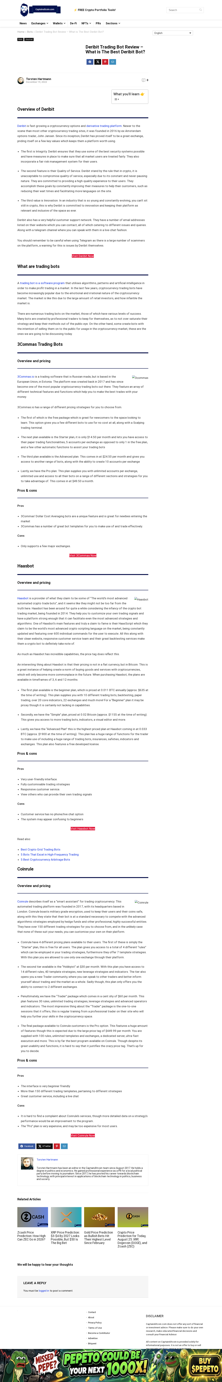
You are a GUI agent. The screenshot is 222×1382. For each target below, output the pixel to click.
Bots (30, 31)
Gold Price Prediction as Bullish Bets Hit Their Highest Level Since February (98, 1238)
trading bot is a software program (42, 283)
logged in (44, 1290)
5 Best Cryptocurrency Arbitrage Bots (45, 859)
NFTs (85, 23)
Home (20, 31)
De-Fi (73, 23)
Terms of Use (95, 1328)
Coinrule (23, 901)
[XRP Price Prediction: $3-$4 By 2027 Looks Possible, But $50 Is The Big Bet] (66, 1209)
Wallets (58, 23)
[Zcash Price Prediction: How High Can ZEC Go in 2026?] (32, 1209)
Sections (111, 23)
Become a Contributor (99, 1333)
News (23, 23)
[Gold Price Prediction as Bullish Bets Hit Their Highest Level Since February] (99, 1209)
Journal (29, 39)
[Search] (200, 10)
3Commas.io (25, 376)
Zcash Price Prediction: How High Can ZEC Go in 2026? (31, 1236)
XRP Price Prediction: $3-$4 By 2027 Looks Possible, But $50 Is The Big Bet (65, 1238)
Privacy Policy (94, 1322)
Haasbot (23, 598)
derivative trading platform (104, 126)
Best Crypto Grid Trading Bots (40, 849)
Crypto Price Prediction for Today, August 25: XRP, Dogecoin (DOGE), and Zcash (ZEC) (132, 1239)
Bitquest (92, 1343)
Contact (92, 1312)
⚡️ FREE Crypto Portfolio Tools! (95, 10)
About (91, 1317)
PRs (98, 23)
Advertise (92, 1338)
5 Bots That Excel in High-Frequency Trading (50, 854)
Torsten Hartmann (38, 79)
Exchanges (38, 23)
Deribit (22, 126)
